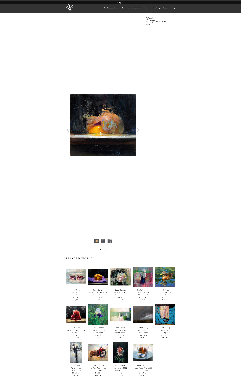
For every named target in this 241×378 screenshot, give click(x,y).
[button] (112, 8)
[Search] (171, 8)
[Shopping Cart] (174, 8)
